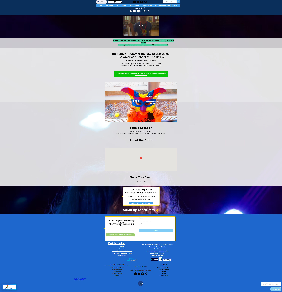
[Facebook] (138, 2)
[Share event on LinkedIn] (144, 181)
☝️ (157, 210)
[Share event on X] (141, 181)
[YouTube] (141, 2)
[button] (121, 5)
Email (140, 223)
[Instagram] (134, 2)
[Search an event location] (178, 1)
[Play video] (141, 26)
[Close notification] (279, 283)
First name (142, 218)
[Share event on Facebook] (137, 181)
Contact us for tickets (141, 75)
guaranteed (137, 192)
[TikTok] (145, 2)
